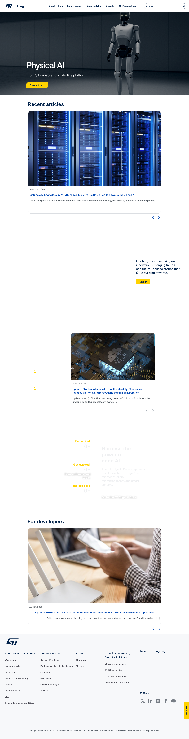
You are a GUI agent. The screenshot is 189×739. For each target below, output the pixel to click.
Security (110, 6)
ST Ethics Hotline (113, 670)
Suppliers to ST (12, 691)
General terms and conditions (20, 703)
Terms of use (80, 731)
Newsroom (45, 678)
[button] (153, 217)
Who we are (10, 660)
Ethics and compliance (116, 664)
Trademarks (120, 731)
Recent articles (46, 104)
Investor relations (14, 666)
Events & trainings (49, 685)
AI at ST (44, 691)
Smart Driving (94, 6)
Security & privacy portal (117, 682)
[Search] (184, 6)
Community (46, 672)
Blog (7, 697)
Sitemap (80, 666)
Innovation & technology (17, 678)
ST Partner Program (46, 338)
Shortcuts (81, 660)
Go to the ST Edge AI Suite (119, 497)
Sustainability (12, 672)
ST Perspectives (127, 6)
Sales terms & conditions (100, 731)
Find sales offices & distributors (56, 666)
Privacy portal (134, 731)
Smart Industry (75, 6)
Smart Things (56, 6)
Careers (8, 685)
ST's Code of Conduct (116, 676)
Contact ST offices (49, 660)
